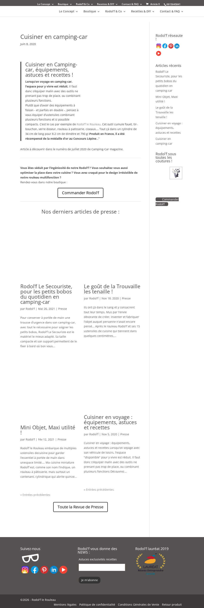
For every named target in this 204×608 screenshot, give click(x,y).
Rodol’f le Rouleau (89, 124)
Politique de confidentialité (97, 604)
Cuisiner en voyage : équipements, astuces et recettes (110, 422)
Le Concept (43, 4)
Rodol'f (30, 309)
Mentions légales (65, 604)
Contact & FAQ (130, 4)
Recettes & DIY (105, 4)
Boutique (63, 4)
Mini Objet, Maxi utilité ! (47, 430)
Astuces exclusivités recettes (98, 559)
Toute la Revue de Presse (80, 507)
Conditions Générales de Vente (138, 604)
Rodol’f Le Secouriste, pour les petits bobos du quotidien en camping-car (46, 294)
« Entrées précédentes (35, 495)
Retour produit (172, 604)
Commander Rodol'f (80, 192)
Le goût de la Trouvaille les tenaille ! (112, 289)
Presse (62, 309)
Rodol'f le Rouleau (44, 600)
